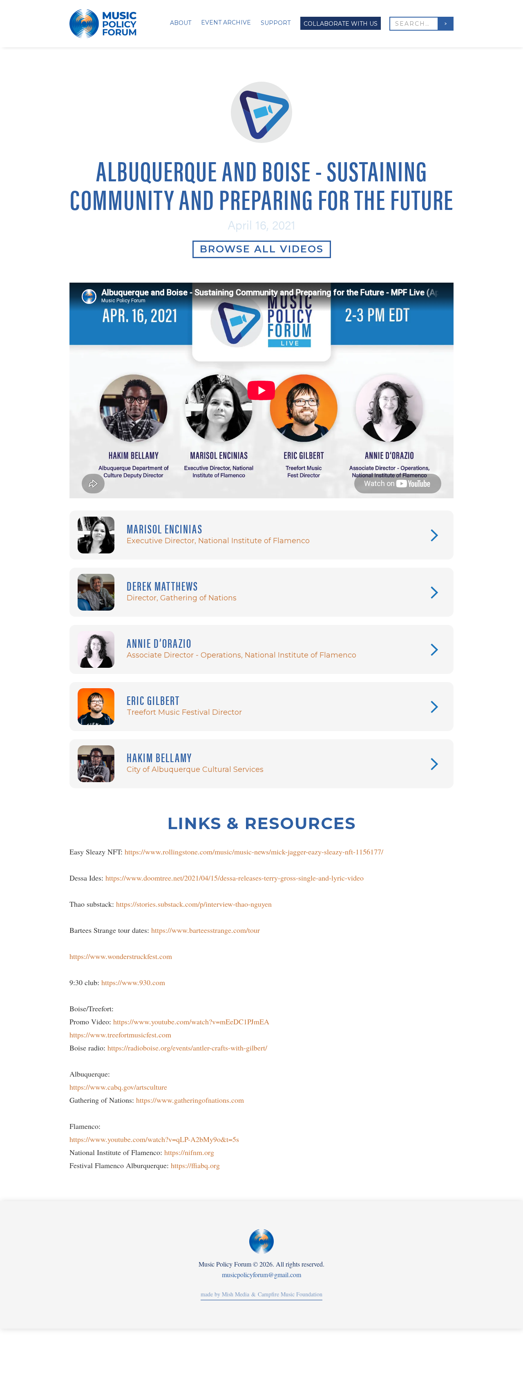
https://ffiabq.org (195, 1165)
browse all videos (262, 249)
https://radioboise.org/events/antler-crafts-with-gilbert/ (187, 1048)
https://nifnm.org (189, 1152)
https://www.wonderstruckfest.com (120, 956)
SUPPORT (276, 23)
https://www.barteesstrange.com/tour (205, 930)
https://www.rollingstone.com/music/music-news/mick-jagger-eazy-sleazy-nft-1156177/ (254, 851)
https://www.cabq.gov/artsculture (118, 1087)
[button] (177, 23)
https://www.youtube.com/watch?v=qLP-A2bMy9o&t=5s (154, 1139)
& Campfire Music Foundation (285, 1294)
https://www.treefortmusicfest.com (120, 1034)
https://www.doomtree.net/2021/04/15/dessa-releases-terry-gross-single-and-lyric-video (234, 878)
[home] (106, 23)
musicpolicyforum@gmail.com (261, 1275)
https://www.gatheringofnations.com (190, 1100)
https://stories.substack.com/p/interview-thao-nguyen (194, 904)
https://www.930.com (133, 982)
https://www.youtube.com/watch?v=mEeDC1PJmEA (191, 1021)
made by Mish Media (225, 1294)
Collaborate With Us (341, 23)
